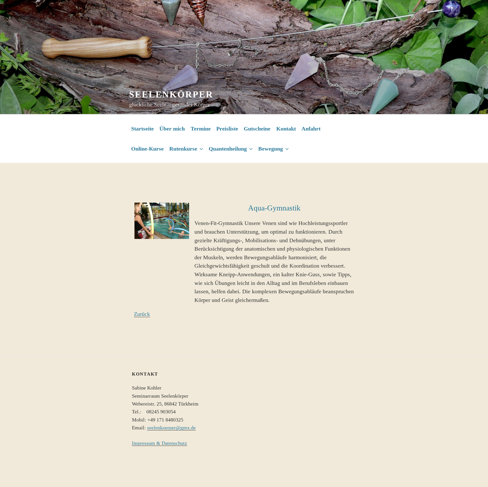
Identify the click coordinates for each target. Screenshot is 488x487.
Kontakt (286, 128)
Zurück (142, 314)
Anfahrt (311, 128)
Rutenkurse (183, 148)
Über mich (172, 128)
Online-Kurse (147, 148)
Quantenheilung (228, 148)
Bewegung (270, 148)
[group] (274, 208)
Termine (201, 128)
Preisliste (227, 128)
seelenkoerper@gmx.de (171, 427)
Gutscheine (257, 128)
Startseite (142, 128)
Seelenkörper (171, 94)
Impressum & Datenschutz (159, 443)
